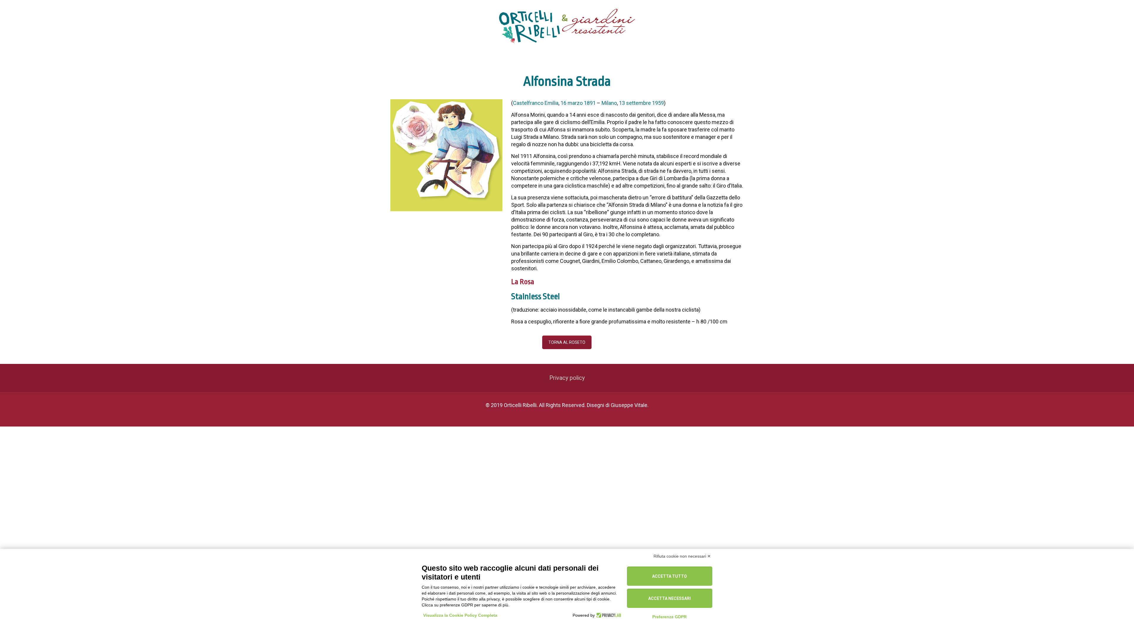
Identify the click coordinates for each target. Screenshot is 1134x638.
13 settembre (635, 103)
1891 (590, 103)
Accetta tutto (669, 576)
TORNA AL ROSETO (566, 342)
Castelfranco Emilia (535, 103)
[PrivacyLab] (608, 615)
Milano (609, 103)
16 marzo (572, 103)
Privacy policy (567, 378)
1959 (658, 103)
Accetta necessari (669, 598)
